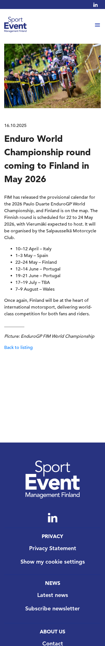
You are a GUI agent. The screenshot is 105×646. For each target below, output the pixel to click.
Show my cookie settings (52, 561)
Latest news (52, 595)
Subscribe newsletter (52, 608)
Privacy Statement (52, 548)
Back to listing (18, 347)
